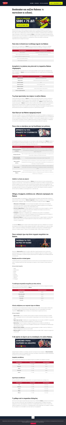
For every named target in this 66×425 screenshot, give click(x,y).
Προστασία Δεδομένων (44, 3)
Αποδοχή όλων (33, 423)
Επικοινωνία (36, 3)
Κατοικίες (32, 3)
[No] (64, 421)
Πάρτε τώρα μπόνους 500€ (56, 3)
